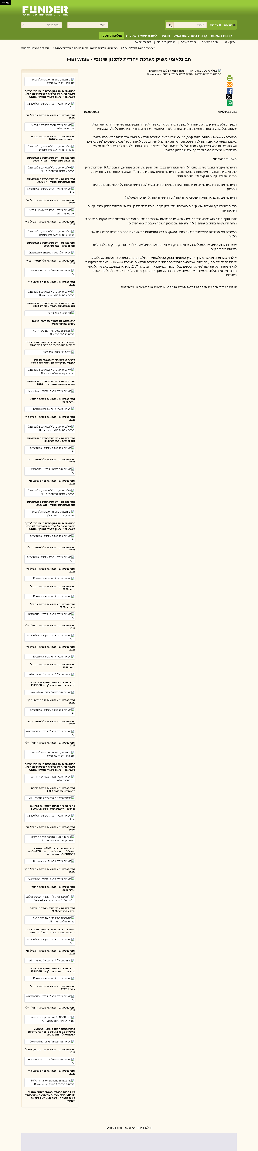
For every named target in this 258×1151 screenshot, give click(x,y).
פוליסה (228, 25)
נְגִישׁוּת (5, 2)
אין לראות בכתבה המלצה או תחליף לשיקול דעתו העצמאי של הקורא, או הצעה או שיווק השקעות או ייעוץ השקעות (179, 287)
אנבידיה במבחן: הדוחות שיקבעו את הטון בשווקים (39, 48)
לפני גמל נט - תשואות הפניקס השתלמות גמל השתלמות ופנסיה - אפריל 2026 (51, 159)
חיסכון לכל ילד (166, 42)
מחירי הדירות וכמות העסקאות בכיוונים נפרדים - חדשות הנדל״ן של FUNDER (52, 684)
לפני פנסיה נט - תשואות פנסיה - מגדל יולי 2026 (50, 202)
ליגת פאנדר (188, 42)
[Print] (229, 79)
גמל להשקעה (143, 42)
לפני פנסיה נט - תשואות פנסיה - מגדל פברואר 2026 (52, 605)
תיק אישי (229, 42)
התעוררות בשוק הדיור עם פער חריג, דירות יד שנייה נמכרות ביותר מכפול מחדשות (50, 344)
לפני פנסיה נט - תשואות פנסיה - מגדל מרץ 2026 (50, 418)
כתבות (214, 25)
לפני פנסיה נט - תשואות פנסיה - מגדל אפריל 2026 (52, 988)
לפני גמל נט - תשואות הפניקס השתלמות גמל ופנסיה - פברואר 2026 (51, 244)
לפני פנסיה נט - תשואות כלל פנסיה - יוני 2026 (51, 461)
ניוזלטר (147, 1127)
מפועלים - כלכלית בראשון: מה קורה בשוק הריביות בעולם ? (103, 48)
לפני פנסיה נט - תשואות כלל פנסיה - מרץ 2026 (50, 262)
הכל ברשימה (210, 42)
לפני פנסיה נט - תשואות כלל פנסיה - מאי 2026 (51, 723)
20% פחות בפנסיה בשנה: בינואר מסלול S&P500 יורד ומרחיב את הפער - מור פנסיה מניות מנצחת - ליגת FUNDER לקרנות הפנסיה (50, 1096)
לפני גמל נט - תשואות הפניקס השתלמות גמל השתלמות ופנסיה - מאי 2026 (51, 503)
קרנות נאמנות (221, 36)
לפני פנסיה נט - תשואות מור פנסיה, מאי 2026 (51, 283)
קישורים (110, 1127)
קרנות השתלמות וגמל (190, 36)
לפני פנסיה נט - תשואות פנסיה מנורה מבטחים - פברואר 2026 (53, 789)
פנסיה (165, 36)
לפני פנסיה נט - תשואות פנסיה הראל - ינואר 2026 (52, 400)
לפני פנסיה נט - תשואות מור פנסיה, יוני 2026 (52, 482)
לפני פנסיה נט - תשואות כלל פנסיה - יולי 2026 (51, 549)
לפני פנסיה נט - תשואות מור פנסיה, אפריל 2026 (50, 1051)
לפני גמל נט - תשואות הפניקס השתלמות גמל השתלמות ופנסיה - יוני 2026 (51, 180)
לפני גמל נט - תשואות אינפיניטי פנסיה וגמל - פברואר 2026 (52, 909)
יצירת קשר (129, 1127)
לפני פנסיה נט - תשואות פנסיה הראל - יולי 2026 (50, 627)
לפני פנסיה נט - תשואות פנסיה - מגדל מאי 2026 (50, 223)
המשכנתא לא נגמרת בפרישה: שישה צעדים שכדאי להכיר (53, 322)
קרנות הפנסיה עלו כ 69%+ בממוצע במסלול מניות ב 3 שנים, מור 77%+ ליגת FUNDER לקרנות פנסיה (51, 851)
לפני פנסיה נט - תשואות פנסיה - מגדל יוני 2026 (50, 116)
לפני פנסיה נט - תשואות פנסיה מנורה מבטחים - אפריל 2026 (53, 138)
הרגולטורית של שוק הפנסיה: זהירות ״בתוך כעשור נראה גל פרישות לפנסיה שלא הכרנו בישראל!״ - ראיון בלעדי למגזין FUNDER (50, 94)
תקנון (119, 1127)
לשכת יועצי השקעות (141, 36)
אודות (139, 1127)
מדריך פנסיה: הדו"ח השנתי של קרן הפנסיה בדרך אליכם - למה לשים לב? (53, 361)
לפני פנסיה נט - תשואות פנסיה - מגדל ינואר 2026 (52, 588)
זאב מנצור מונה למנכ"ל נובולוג (157, 48)
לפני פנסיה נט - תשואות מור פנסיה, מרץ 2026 (51, 701)
